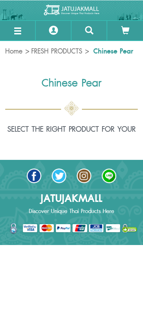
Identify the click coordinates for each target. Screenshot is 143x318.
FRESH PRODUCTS (56, 51)
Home (14, 51)
